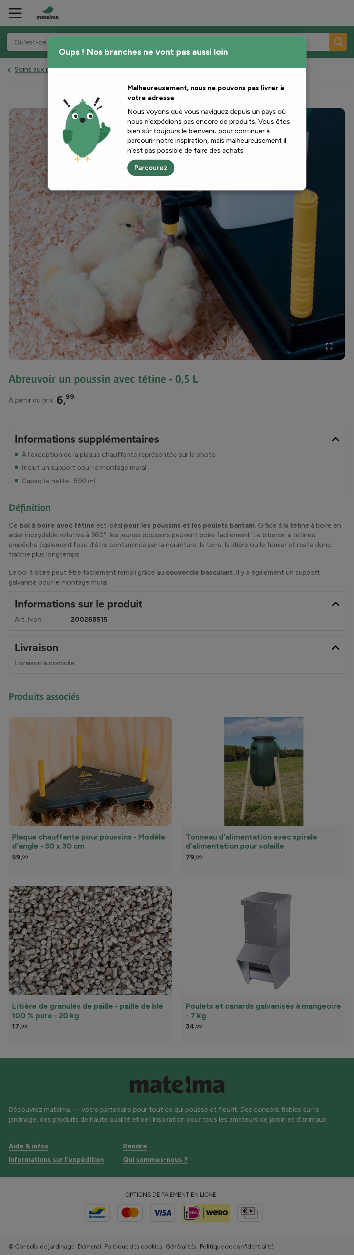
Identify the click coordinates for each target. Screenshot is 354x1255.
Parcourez (151, 168)
